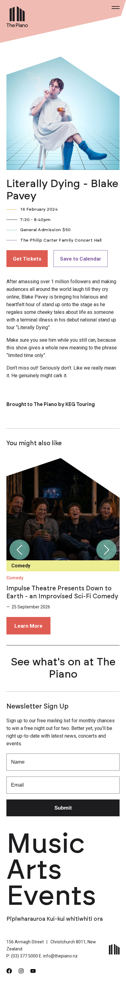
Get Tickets (27, 259)
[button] (19, 550)
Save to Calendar (80, 259)
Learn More (28, 626)
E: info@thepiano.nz (58, 955)
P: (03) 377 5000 (22, 955)
